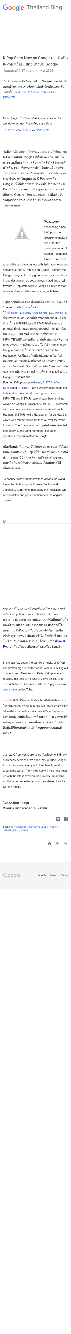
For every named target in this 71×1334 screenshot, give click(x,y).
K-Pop (16, 830)
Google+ (54, 826)
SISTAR (27, 92)
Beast (16, 92)
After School (41, 92)
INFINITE (9, 97)
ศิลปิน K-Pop (20, 826)
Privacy (54, 875)
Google (42, 875)
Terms (64, 875)
